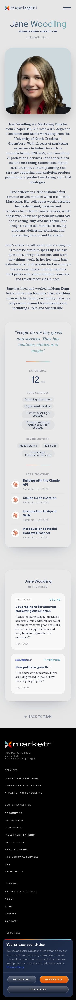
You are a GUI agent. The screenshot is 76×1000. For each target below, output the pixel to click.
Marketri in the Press (21, 891)
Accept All (54, 979)
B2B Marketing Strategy (23, 785)
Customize (38, 989)
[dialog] (38, 968)
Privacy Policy (15, 967)
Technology (14, 871)
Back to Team (40, 716)
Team (8, 906)
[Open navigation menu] (67, 8)
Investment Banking (20, 835)
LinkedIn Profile (36, 37)
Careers (11, 913)
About (9, 899)
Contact (11, 921)
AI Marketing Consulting (24, 793)
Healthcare (13, 827)
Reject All (21, 979)
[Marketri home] (21, 8)
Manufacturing (16, 849)
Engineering (14, 820)
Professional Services (22, 857)
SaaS (8, 864)
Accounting (14, 813)
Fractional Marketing (22, 778)
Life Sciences (14, 842)
